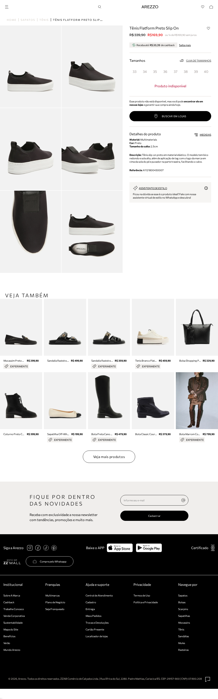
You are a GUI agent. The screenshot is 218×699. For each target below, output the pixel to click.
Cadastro (91, 602)
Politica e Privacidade (145, 602)
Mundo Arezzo (11, 649)
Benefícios (9, 636)
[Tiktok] (46, 548)
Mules (181, 642)
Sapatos (28, 19)
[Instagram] (30, 548)
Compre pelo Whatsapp (53, 561)
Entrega (90, 608)
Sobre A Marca (11, 595)
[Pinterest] (54, 548)
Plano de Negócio (55, 602)
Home (11, 19)
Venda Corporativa (14, 615)
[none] (183, 500)
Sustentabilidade (13, 622)
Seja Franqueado (54, 608)
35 (155, 71)
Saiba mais (185, 45)
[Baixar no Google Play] (149, 548)
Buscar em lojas (174, 116)
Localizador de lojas (97, 636)
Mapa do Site (10, 629)
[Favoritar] (208, 28)
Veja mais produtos (109, 457)
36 (165, 71)
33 (134, 71)
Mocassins (184, 622)
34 (145, 71)
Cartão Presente (95, 629)
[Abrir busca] (99, 6)
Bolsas (181, 602)
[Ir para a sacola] (211, 6)
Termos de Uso (141, 595)
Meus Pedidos (93, 615)
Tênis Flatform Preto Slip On (79, 19)
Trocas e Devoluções (97, 622)
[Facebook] (38, 548)
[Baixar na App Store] (120, 548)
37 (175, 71)
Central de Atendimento (99, 595)
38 (186, 71)
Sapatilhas (184, 615)
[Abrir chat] (208, 679)
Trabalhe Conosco (13, 608)
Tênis (44, 19)
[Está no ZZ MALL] (12, 561)
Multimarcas (52, 595)
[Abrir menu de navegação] (8, 6)
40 (206, 71)
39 (196, 71)
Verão (6, 642)
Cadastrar (154, 515)
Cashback (8, 602)
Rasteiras (183, 649)
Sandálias (183, 636)
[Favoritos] (202, 6)
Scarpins (183, 608)
